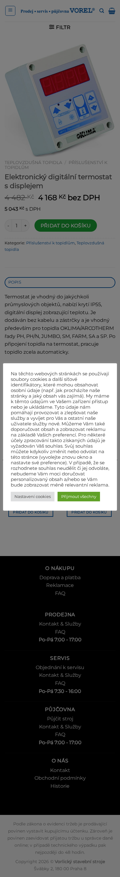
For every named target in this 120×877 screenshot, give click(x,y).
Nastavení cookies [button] (32, 496)
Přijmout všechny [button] (78, 496)
